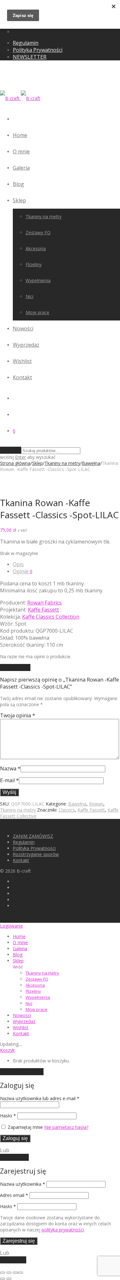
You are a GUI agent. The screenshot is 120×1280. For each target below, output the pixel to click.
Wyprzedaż (26, 344)
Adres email (14, 1195)
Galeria (21, 167)
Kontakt (22, 377)
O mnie (21, 151)
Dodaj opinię (15, 667)
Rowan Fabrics (44, 602)
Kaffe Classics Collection (50, 616)
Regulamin (25, 42)
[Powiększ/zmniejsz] (2, 1273)
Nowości (23, 328)
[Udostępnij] (15, 1273)
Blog (18, 184)
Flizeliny (34, 264)
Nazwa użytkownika (22, 1184)
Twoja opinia (17, 715)
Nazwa (10, 768)
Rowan (96, 804)
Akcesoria (36, 248)
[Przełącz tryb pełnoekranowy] (9, 1273)
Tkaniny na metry (43, 216)
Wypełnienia (38, 280)
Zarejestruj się (19, 1241)
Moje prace (37, 312)
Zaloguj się (15, 1138)
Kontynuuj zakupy (22, 1071)
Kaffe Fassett (43, 609)
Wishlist (22, 361)
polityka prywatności (63, 1230)
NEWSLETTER (29, 56)
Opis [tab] (18, 564)
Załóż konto (14, 1157)
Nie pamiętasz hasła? (66, 1127)
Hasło (8, 1116)
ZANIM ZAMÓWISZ (33, 836)
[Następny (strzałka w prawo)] (9, 1279)
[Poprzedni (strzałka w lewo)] (2, 1279)
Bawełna (91, 463)
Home (20, 135)
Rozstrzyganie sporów (36, 854)
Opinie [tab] (22, 571)
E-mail (9, 780)
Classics (67, 810)
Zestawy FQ (38, 232)
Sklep (19, 200)
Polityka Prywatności (37, 49)
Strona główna (15, 463)
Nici (29, 296)
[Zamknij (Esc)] (20, 1273)
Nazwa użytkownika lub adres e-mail (39, 1098)
